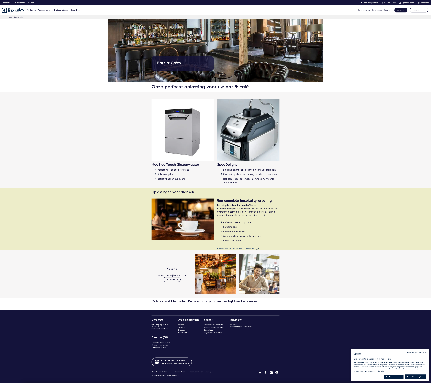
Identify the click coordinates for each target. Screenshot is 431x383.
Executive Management (161, 342)
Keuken (181, 324)
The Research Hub (159, 347)
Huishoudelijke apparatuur (241, 326)
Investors (155, 326)
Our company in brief (160, 324)
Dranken (181, 330)
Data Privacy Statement (161, 372)
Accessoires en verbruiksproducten (53, 10)
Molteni (233, 324)
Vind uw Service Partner (213, 327)
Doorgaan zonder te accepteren (417, 352)
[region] (390, 365)
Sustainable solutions (160, 329)
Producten (31, 10)
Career (31, 2)
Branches (75, 10)
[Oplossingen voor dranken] (183, 219)
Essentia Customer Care (213, 324)
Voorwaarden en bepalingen (201, 372)
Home (10, 17)
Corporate (6, 2)
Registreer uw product (213, 332)
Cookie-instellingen (393, 377)
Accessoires (182, 332)
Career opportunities (160, 345)
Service (387, 10)
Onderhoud (208, 330)
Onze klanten (364, 10)
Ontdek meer (172, 279)
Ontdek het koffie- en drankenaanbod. (235, 248)
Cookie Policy (180, 372)
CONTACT (401, 10)
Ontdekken (377, 10)
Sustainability (19, 2)
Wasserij (181, 327)
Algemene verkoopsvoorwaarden (165, 375)
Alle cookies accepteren (415, 377)
